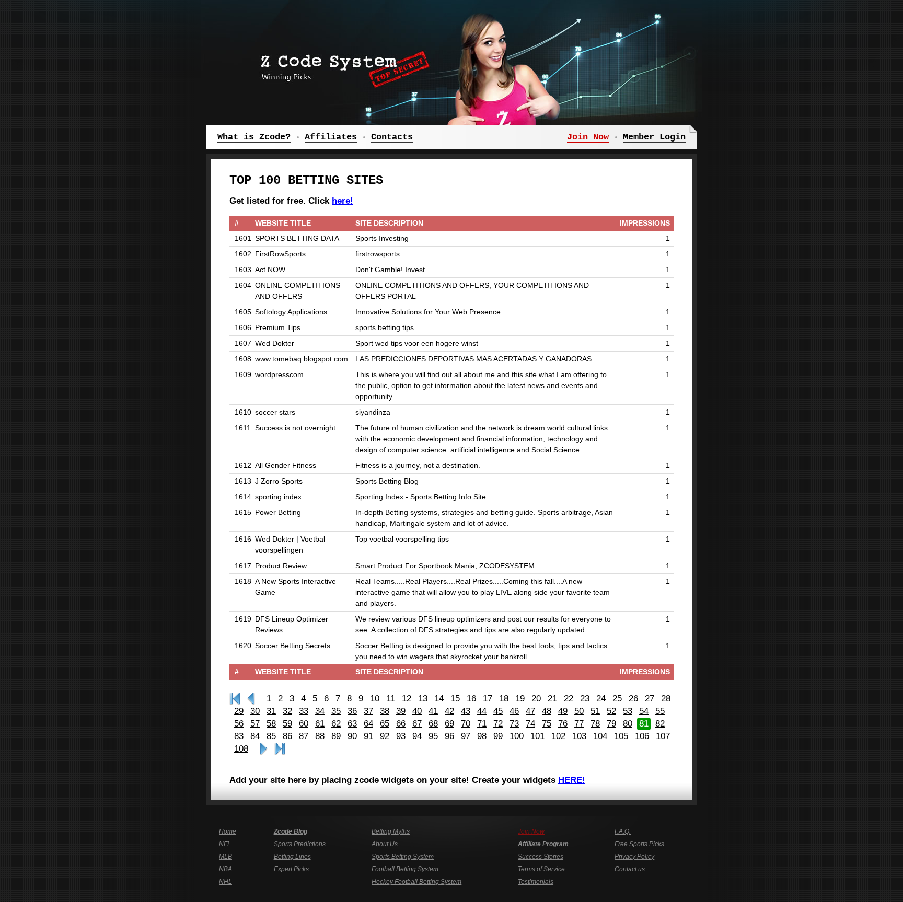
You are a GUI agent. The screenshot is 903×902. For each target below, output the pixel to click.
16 (471, 699)
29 (239, 711)
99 (498, 736)
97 (465, 736)
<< (251, 699)
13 (422, 699)
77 (579, 724)
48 (546, 711)
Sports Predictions (300, 844)
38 (384, 711)
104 (600, 736)
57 (255, 724)
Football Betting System (405, 869)
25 (617, 699)
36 (352, 711)
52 (611, 711)
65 (384, 724)
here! (342, 201)
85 (271, 736)
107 (663, 736)
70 (465, 724)
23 (584, 699)
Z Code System (341, 65)
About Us (385, 844)
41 (433, 711)
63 (352, 724)
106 (642, 736)
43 (465, 711)
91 (368, 736)
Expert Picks (291, 869)
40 (417, 711)
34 (320, 711)
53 (627, 711)
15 (455, 699)
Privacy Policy (634, 856)
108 (241, 749)
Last (279, 749)
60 (303, 724)
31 (271, 711)
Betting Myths (391, 831)
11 (390, 699)
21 (552, 699)
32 (287, 711)
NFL (225, 844)
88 (320, 736)
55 (660, 711)
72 (498, 724)
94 (417, 736)
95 (433, 736)
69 (449, 724)
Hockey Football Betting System (416, 881)
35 (336, 711)
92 (384, 736)
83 (239, 736)
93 (401, 736)
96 (449, 736)
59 (287, 724)
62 (336, 724)
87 (303, 736)
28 (665, 699)
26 (633, 699)
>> (263, 749)
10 (374, 699)
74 (530, 724)
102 (558, 736)
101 (537, 736)
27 (649, 699)
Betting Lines (292, 856)
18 (503, 699)
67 (417, 724)
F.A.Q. (623, 831)
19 (520, 699)
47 (530, 711)
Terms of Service (541, 869)
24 (601, 699)
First (234, 699)
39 (401, 711)
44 (482, 711)
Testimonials (535, 881)
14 (439, 699)
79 (611, 724)
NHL (225, 881)
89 (336, 736)
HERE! (571, 780)
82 (660, 724)
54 (644, 711)
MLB (225, 856)
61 (320, 724)
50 (579, 711)
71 (482, 724)
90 (352, 736)
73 (514, 724)
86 (287, 736)
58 (271, 724)
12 (406, 699)
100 (517, 736)
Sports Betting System (403, 856)
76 (563, 724)
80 (627, 724)
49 (563, 711)
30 (255, 711)
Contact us (630, 869)
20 (536, 699)
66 (401, 724)
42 (449, 711)
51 (595, 711)
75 (546, 724)
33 (303, 711)
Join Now (531, 831)
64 (368, 724)
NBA (225, 869)
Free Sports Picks (639, 844)
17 (487, 699)
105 (621, 736)
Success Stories (540, 856)
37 (368, 711)
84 (255, 736)
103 (579, 736)
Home (227, 831)
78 (595, 724)
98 (482, 736)
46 (514, 711)
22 (568, 699)
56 (239, 724)
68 (433, 724)
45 (498, 711)
